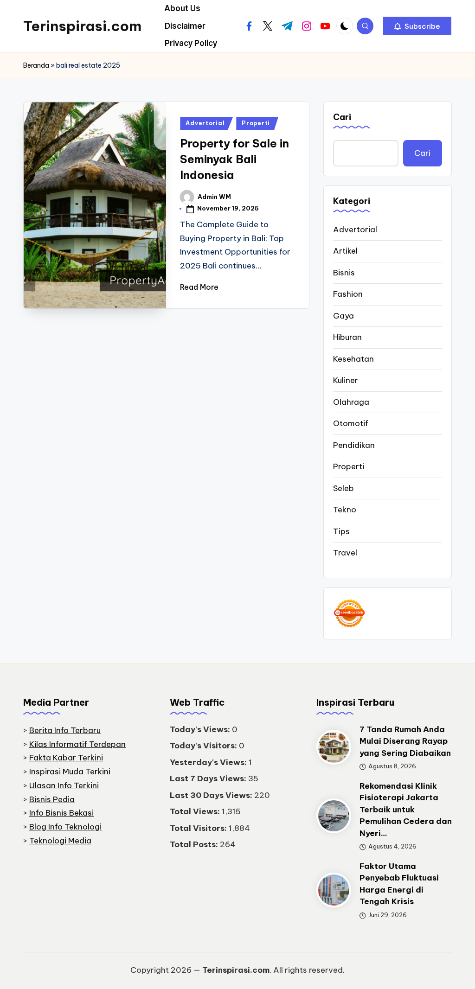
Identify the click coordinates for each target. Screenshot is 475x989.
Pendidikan (354, 445)
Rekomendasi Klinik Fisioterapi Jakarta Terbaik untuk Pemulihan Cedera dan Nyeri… (405, 809)
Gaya (343, 316)
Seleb (343, 488)
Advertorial (205, 123)
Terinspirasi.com (82, 26)
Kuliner (345, 380)
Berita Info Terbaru (65, 730)
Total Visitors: (199, 828)
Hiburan (347, 337)
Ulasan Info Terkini (64, 785)
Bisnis (344, 273)
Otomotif (350, 423)
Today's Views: (201, 729)
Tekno (344, 509)
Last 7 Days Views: (209, 778)
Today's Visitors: (204, 745)
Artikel (345, 251)
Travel (345, 553)
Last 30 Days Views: (212, 795)
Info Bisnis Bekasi (61, 813)
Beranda (36, 65)
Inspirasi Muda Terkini (69, 771)
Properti (256, 123)
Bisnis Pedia (52, 799)
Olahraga (351, 402)
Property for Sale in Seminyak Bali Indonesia (234, 158)
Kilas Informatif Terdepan (77, 744)
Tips (341, 531)
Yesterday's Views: (209, 762)
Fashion (348, 294)
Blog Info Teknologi (65, 827)
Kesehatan (353, 359)
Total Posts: (195, 844)
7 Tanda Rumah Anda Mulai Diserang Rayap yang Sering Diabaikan (405, 741)
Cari (342, 117)
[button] (417, 26)
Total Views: (196, 811)
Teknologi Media (60, 841)
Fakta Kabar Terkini (66, 758)
